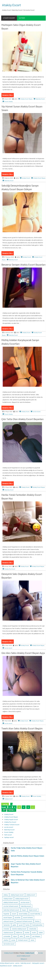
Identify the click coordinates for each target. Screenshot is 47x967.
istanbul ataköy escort (19, 929)
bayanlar (6, 913)
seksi (21, 936)
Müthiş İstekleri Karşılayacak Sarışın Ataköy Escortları (20, 342)
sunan (13, 940)
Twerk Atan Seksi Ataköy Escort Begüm (22, 728)
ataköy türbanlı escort (10, 902)
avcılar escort (37, 412)
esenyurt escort (8, 921)
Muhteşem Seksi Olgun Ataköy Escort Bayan (21, 26)
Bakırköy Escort (40, 99)
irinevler (6, 929)
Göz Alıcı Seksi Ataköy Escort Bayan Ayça (23, 653)
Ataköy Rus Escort (10, 569)
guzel (21, 925)
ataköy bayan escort (17, 895)
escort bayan (7, 917)
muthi (34, 932)
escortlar (17, 917)
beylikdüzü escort (6, 965)
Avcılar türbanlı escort (10, 906)
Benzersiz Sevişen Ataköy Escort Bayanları (23, 265)
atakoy (5, 895)
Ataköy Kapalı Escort (11, 819)
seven (28, 936)
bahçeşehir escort (38, 963)
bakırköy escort (26, 906)
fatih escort (8, 835)
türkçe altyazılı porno (7, 963)
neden (41, 932)
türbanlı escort (23, 940)
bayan (24, 910)
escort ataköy (23, 913)
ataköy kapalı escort (21, 898)
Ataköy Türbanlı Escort (11, 824)
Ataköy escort (25, 956)
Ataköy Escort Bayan (26, 99)
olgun (15, 936)
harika (27, 925)
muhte (27, 932)
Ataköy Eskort (8, 898)
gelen (14, 925)
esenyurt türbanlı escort (24, 921)
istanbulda (32, 929)
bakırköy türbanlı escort (11, 910)
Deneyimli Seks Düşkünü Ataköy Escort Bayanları (21, 576)
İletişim (22, 18)
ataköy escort (30, 895)
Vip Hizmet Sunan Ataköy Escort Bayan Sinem (21, 108)
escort (14, 913)
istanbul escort (8, 932)
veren (32, 940)
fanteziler (6, 925)
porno (17, 963)
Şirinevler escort (8, 944)
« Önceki (7, 805)
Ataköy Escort (11, 5)
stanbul (6, 940)
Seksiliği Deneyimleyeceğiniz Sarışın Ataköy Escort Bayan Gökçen (19, 187)
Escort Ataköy (9, 102)
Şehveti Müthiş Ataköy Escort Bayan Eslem (27, 856)
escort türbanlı (28, 917)
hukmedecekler (37, 925)
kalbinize (19, 932)
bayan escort (33, 910)
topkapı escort (9, 799)
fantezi (37, 921)
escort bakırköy (35, 913)
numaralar (6, 936)
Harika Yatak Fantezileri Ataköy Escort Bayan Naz (21, 496)
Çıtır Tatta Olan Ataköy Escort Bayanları (22, 419)
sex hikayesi (36, 936)
